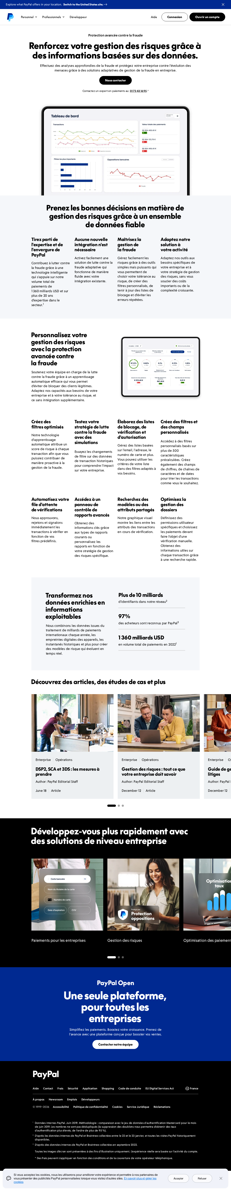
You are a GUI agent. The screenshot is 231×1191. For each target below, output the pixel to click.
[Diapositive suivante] (200, 746)
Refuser (202, 1178)
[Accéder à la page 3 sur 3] (123, 806)
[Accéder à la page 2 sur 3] (119, 806)
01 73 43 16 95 (138, 90)
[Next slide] (200, 905)
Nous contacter (115, 80)
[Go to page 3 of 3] (123, 957)
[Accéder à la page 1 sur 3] (111, 806)
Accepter (178, 1178)
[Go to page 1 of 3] (111, 957)
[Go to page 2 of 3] (119, 957)
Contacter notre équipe (115, 1044)
